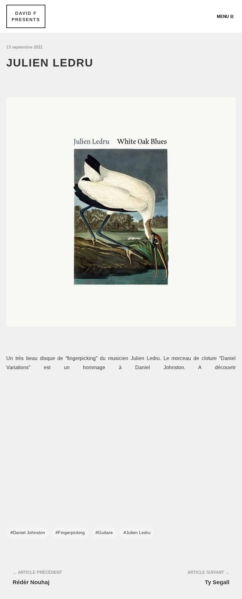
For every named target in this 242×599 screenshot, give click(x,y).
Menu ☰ (225, 16)
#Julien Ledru (137, 532)
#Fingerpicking (70, 532)
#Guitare (104, 532)
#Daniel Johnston (27, 532)
